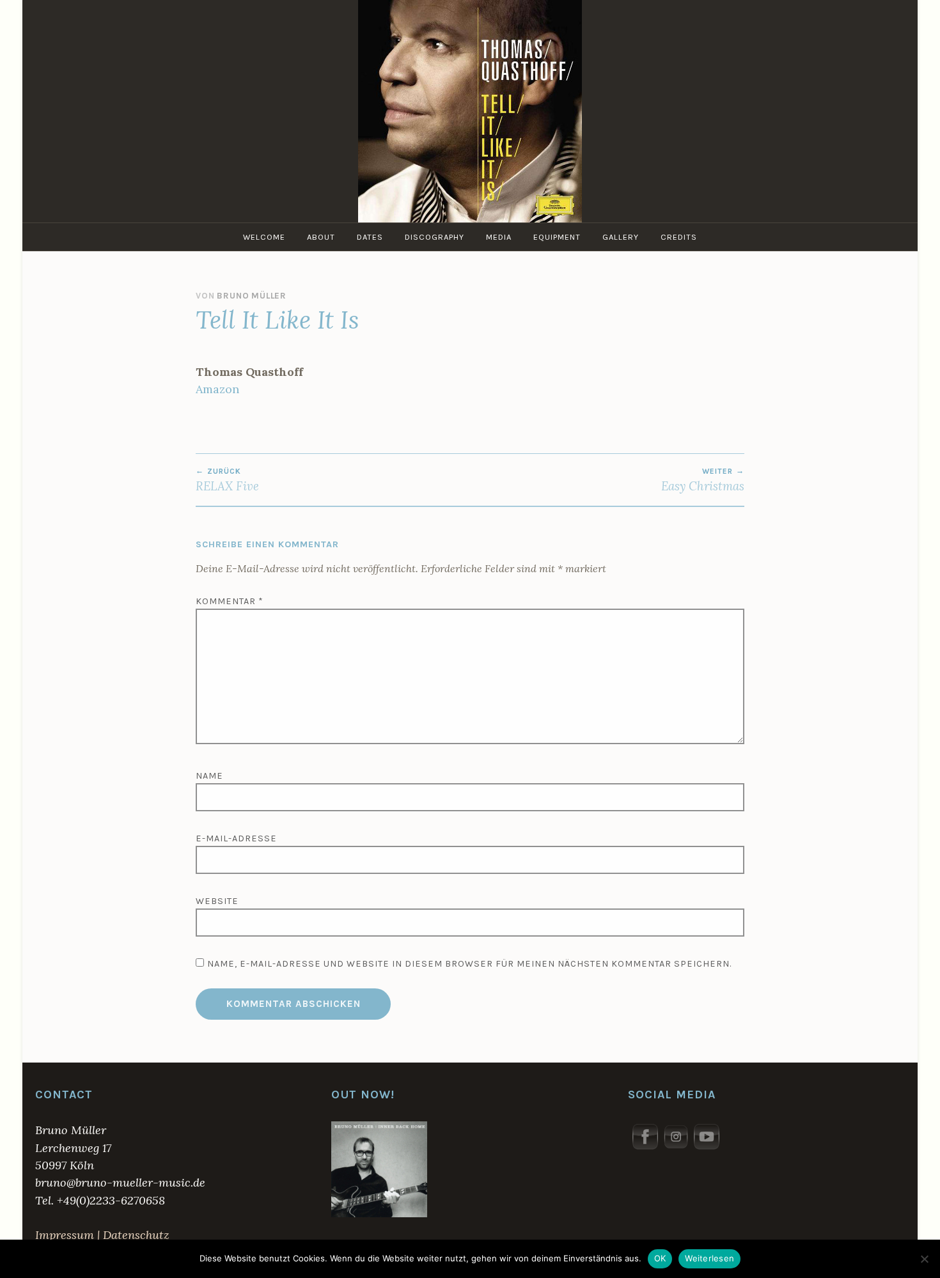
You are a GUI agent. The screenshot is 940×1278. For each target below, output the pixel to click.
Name (209, 775)
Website (217, 901)
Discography (434, 237)
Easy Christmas (702, 480)
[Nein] (924, 1258)
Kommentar (229, 601)
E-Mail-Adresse (236, 838)
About (321, 237)
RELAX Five (227, 480)
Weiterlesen (709, 1258)
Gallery (620, 237)
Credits (679, 237)
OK (660, 1258)
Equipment (557, 237)
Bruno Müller (251, 295)
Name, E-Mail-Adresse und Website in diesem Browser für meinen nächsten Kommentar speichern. (469, 963)
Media (499, 237)
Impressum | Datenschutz (102, 1234)
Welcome (264, 237)
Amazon (217, 389)
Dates (370, 237)
